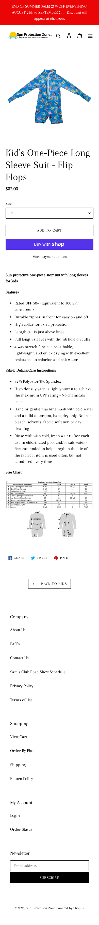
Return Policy (21, 778)
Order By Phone (24, 750)
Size (9, 203)
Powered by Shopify (70, 908)
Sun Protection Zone (40, 908)
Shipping (18, 764)
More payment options (49, 257)
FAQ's (15, 643)
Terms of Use (21, 699)
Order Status (21, 829)
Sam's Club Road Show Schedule (37, 671)
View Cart (18, 736)
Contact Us (19, 657)
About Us (18, 629)
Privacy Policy (22, 685)
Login (15, 815)
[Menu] (90, 35)
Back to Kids (53, 584)
